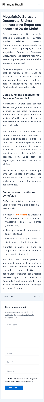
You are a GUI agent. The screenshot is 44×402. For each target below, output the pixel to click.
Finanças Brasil (12, 4)
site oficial (21, 214)
